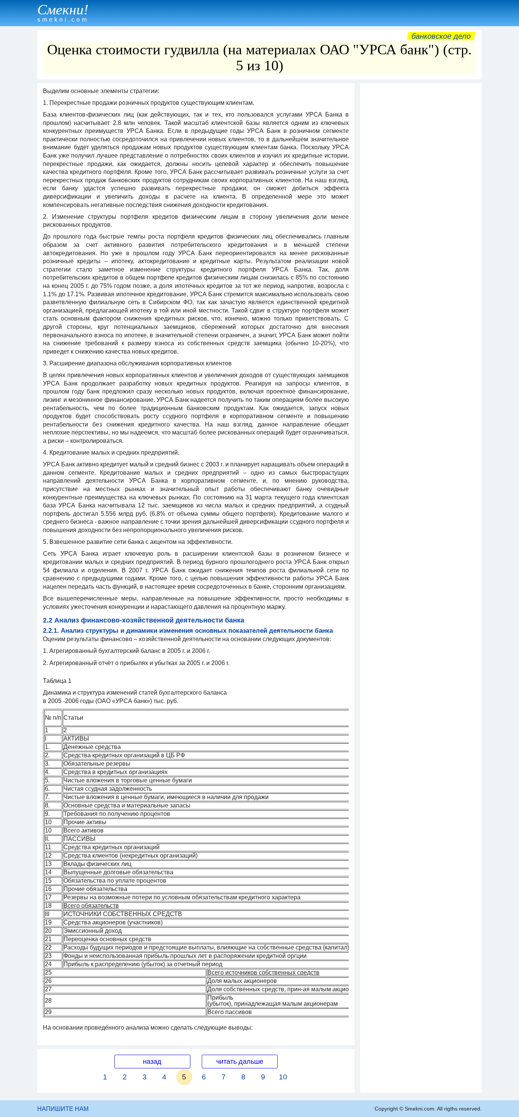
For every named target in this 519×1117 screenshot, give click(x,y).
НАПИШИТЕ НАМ (63, 1109)
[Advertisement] (421, 201)
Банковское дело (441, 36)
